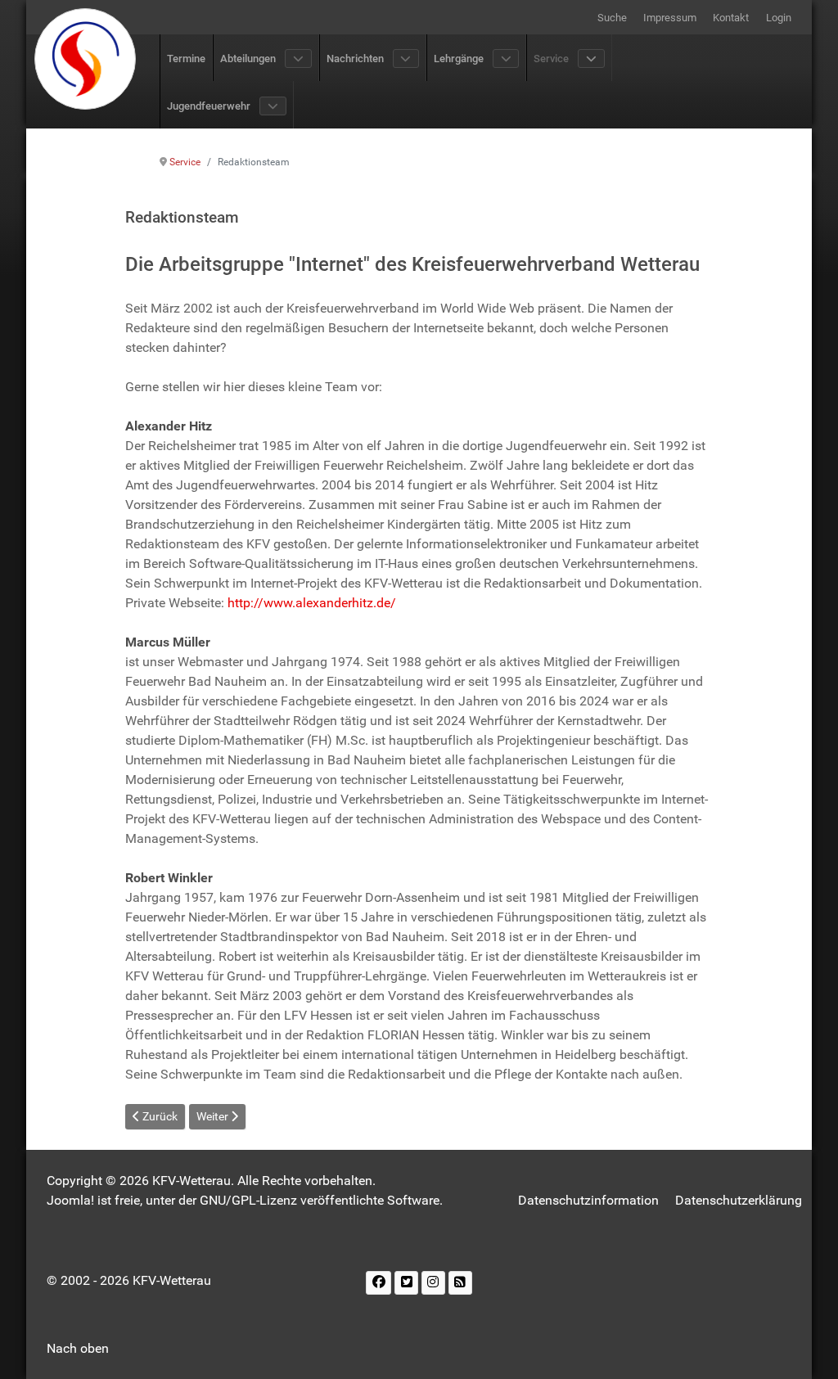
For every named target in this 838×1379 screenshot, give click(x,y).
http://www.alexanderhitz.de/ (312, 603)
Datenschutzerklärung (738, 1200)
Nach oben (78, 1348)
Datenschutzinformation (588, 1200)
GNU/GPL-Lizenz (248, 1200)
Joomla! (70, 1200)
